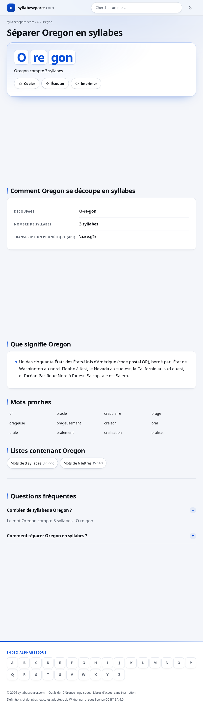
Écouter (57, 83)
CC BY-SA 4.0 (114, 699)
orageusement (69, 423)
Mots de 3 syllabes (32, 463)
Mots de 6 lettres (83, 463)
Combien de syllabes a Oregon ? (39, 510)
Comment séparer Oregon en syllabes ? (47, 536)
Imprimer (89, 83)
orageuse (17, 423)
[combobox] (136, 7)
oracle (62, 413)
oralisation (113, 432)
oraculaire (112, 413)
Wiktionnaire (77, 699)
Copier (29, 83)
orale (13, 432)
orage (156, 413)
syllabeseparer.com (20, 22)
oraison (110, 423)
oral (155, 423)
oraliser (158, 432)
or (11, 413)
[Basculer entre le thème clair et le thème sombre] (190, 7)
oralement (65, 432)
